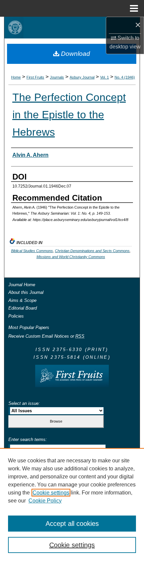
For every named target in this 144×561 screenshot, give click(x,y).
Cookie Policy (45, 500)
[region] (72, 504)
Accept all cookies (72, 523)
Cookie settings (50, 492)
